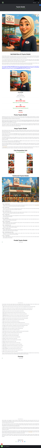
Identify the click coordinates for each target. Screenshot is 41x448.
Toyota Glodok (5, 146)
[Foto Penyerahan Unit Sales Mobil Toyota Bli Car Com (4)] (30, 163)
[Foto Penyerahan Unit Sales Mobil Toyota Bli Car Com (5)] (11, 170)
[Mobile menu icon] (38, 2)
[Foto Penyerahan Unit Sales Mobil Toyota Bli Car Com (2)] (30, 157)
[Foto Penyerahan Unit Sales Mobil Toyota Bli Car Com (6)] (30, 170)
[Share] (40, 5)
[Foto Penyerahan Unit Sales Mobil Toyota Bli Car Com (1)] (11, 157)
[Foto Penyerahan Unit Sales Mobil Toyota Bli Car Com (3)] (11, 163)
